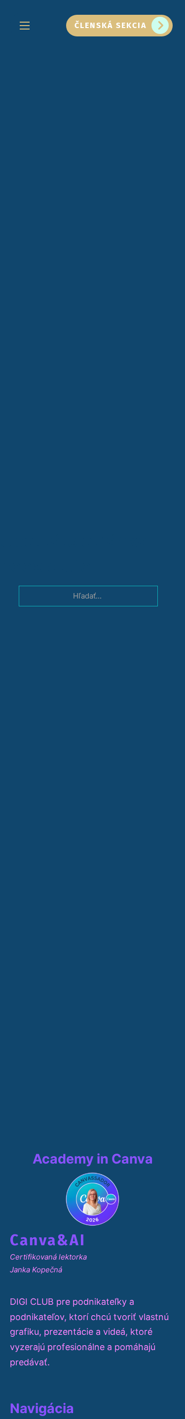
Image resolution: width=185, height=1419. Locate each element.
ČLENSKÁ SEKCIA (110, 25)
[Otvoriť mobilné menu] (25, 26)
